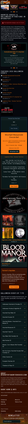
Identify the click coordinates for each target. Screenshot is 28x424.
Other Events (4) (7, 357)
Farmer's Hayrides (7, 92)
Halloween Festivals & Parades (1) (12, 304)
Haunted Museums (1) (8, 327)
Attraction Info (14, 151)
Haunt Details (14, 287)
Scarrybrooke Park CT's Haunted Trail (14, 52)
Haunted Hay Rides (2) (8, 313)
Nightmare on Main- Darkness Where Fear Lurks (14, 84)
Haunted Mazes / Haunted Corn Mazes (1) (11, 322)
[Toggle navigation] (25, 2)
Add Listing (18, 411)
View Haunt (14, 186)
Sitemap (3, 402)
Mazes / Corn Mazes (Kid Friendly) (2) (12, 345)
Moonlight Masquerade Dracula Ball (11, 75)
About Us (17, 399)
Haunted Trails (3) (7, 332)
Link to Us (3, 404)
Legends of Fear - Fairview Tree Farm (12, 101)
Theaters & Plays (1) (8, 365)
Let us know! (4, 395)
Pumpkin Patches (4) (8, 361)
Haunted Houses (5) (8, 317)
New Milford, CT (14, 203)
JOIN (22, 421)
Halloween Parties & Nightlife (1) (11, 308)
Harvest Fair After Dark (8, 88)
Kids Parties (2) (6, 340)
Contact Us (4, 399)
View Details (14, 128)
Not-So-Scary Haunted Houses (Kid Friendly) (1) (12, 351)
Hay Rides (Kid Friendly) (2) (10, 336)
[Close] (26, 415)
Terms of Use (18, 402)
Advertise (3, 411)
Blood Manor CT (7, 80)
